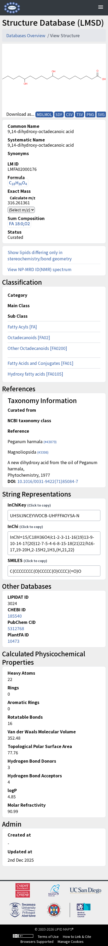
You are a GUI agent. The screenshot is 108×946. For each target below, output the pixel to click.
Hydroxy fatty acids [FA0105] (35, 374)
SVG (101, 114)
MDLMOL (44, 114)
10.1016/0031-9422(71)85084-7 (47, 481)
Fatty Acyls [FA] (22, 326)
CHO (18, 182)
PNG (90, 114)
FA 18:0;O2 (19, 223)
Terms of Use (48, 936)
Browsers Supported (36, 941)
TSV (79, 114)
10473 (13, 641)
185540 (15, 616)
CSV (69, 114)
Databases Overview (26, 35)
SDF (59, 114)
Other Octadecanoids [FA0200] (37, 348)
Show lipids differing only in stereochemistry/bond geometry (40, 255)
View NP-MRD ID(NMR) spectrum (40, 269)
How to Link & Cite (77, 936)
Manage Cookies (71, 941)
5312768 (16, 628)
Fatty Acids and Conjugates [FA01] (40, 363)
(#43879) (50, 441)
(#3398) (42, 452)
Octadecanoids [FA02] (29, 337)
